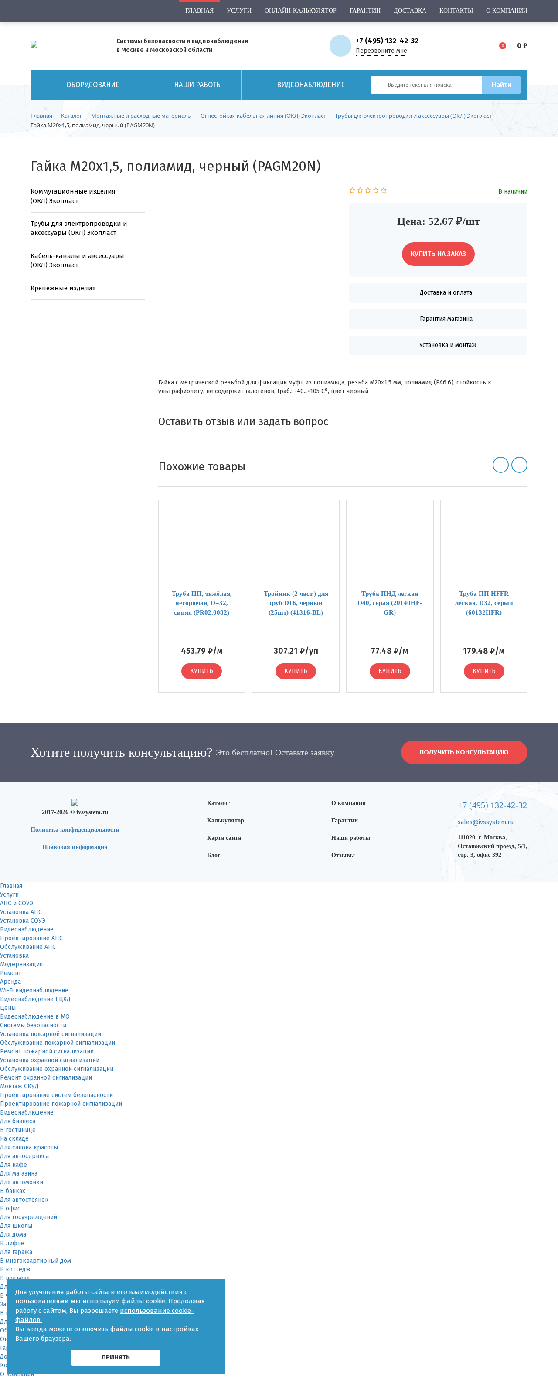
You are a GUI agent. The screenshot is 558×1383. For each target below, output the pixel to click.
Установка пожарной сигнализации (50, 1034)
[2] (360, 191)
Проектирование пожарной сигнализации (61, 1104)
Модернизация (21, 964)
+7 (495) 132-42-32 (387, 40)
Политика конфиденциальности (75, 829)
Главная (199, 10)
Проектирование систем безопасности (56, 1095)
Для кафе (13, 1165)
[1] (352, 191)
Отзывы (343, 855)
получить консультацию (464, 752)
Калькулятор (225, 820)
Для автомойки (21, 1182)
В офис (10, 1208)
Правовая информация (75, 847)
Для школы (16, 1226)
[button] (501, 465)
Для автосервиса (24, 1156)
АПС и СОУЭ (16, 903)
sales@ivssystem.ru (486, 822)
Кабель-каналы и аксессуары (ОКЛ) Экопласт (77, 260)
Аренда (10, 981)
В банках (12, 1191)
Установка (14, 955)
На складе (14, 1138)
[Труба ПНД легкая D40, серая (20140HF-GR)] (390, 548)
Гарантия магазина (446, 319)
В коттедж (15, 1269)
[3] (368, 191)
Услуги (239, 10)
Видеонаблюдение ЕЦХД (35, 999)
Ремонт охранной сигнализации (46, 1077)
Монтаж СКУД (19, 1086)
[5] (384, 191)
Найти (501, 85)
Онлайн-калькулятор (301, 10)
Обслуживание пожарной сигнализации (57, 1043)
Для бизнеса (17, 1121)
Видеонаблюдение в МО (35, 1016)
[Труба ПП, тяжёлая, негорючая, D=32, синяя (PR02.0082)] (202, 548)
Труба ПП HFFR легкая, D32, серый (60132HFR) (484, 603)
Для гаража (16, 1252)
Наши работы (350, 838)
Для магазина (18, 1173)
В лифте (12, 1243)
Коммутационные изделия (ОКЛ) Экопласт (73, 195)
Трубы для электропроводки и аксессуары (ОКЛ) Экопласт (79, 228)
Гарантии (365, 10)
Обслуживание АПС (28, 947)
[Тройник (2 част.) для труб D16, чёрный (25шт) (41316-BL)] (295, 548)
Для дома (13, 1234)
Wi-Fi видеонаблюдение (34, 990)
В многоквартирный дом (35, 1260)
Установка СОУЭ (22, 920)
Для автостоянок (24, 1199)
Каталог (218, 803)
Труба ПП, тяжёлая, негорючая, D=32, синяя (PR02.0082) (202, 603)
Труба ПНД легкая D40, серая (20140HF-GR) (389, 603)
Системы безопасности (33, 1025)
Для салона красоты (29, 1147)
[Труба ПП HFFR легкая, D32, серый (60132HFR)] (484, 548)
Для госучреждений (28, 1217)
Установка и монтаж (447, 345)
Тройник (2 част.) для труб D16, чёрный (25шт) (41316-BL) (296, 603)
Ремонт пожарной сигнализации (47, 1051)
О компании (506, 10)
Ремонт (10, 973)
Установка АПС (21, 912)
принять (116, 1357)
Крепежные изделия (63, 288)
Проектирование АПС (31, 938)
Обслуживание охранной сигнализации (56, 1069)
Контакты (456, 10)
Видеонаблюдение (27, 929)
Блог (213, 855)
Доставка (410, 10)
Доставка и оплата (446, 292)
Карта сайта (224, 838)
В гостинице (18, 1130)
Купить (201, 671)
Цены (8, 1008)
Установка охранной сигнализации (49, 1060)
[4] (376, 191)
